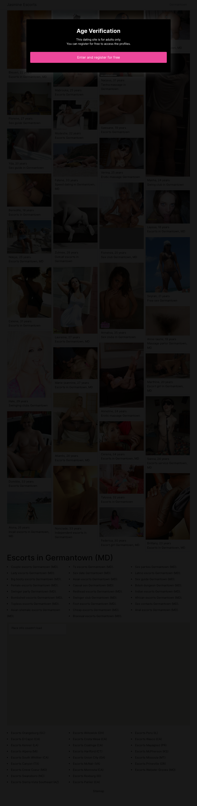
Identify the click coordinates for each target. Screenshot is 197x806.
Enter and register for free (98, 57)
